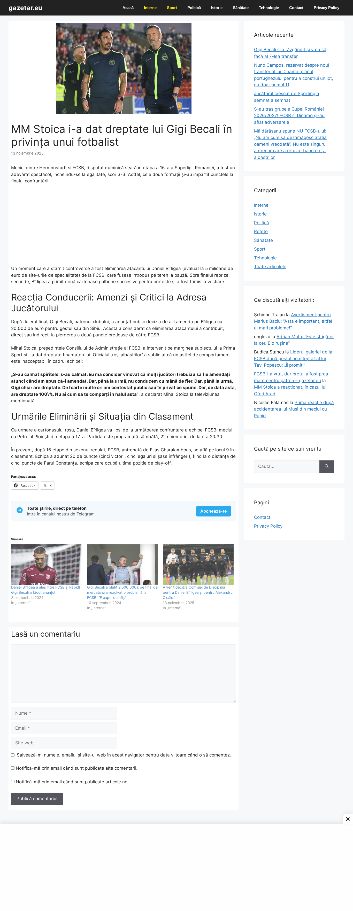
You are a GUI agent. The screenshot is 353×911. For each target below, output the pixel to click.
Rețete (261, 231)
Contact (296, 7)
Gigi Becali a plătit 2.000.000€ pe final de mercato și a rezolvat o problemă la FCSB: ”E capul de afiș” (122, 592)
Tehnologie (269, 7)
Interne (150, 7)
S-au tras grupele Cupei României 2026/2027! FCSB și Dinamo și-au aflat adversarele (289, 115)
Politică (194, 7)
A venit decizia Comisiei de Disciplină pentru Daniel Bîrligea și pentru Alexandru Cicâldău (198, 592)
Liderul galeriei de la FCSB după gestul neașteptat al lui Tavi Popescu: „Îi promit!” (293, 358)
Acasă (128, 7)
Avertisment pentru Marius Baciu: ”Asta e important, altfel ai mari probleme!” (293, 321)
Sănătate (241, 7)
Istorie (216, 7)
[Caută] (326, 466)
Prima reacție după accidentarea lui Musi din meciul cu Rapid (294, 409)
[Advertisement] (123, 227)
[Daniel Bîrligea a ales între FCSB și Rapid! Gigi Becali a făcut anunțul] (46, 564)
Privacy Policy (326, 7)
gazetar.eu (25, 8)
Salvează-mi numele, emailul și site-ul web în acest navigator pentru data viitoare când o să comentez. (124, 755)
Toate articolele (270, 266)
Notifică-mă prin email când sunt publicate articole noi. (73, 781)
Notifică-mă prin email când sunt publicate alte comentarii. (76, 768)
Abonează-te (213, 511)
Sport (172, 7)
